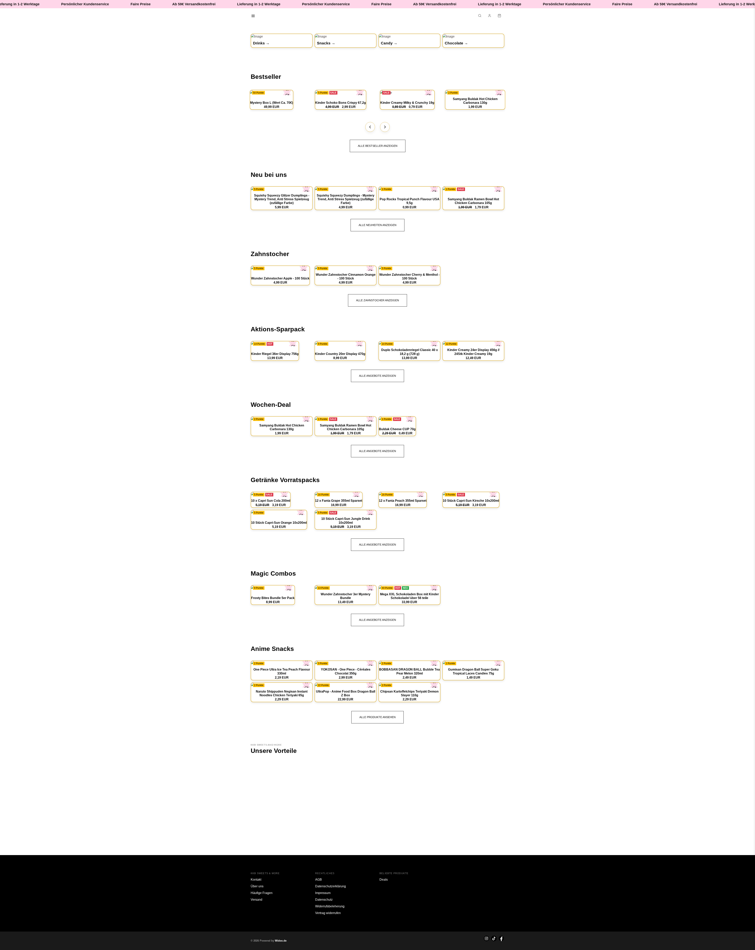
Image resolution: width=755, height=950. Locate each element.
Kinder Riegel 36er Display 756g (275, 354)
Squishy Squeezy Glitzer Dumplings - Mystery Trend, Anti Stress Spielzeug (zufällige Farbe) (281, 199)
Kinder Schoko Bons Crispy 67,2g (340, 102)
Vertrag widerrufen (328, 913)
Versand (256, 899)
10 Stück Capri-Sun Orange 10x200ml (279, 522)
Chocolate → (456, 43)
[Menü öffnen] (253, 16)
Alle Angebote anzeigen (377, 375)
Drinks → (261, 43)
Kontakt (256, 879)
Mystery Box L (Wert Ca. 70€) (271, 102)
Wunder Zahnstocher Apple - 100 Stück (280, 278)
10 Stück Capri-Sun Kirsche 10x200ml (471, 500)
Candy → (389, 43)
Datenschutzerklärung (330, 886)
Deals (383, 879)
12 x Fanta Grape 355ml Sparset (338, 500)
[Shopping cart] (499, 16)
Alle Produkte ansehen (377, 717)
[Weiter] (385, 127)
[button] (480, 16)
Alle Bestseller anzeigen (377, 145)
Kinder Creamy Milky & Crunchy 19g (407, 102)
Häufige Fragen (262, 893)
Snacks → (326, 43)
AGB (318, 879)
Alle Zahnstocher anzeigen (377, 300)
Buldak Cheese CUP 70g (397, 429)
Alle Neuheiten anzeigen (377, 225)
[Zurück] (370, 127)
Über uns (257, 886)
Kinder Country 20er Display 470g (340, 354)
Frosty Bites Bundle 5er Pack (273, 598)
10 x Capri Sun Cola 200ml (270, 500)
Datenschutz (324, 899)
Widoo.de (280, 940)
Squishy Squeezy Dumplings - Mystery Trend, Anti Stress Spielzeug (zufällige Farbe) (345, 199)
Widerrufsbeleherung (329, 906)
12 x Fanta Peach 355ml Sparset (402, 500)
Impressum (323, 893)
